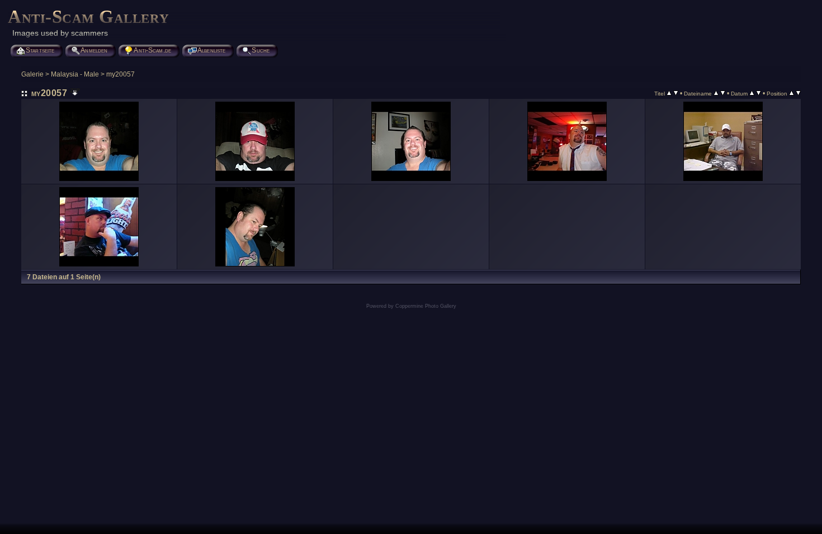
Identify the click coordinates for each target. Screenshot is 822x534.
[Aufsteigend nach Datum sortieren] (751, 93)
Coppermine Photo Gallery (425, 306)
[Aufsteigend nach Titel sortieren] (669, 93)
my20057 (120, 74)
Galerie (32, 74)
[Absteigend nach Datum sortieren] (758, 93)
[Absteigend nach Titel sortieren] (675, 93)
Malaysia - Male (75, 74)
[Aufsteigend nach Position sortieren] (791, 93)
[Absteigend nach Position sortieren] (798, 93)
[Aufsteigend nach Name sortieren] (716, 93)
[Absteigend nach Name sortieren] (722, 93)
